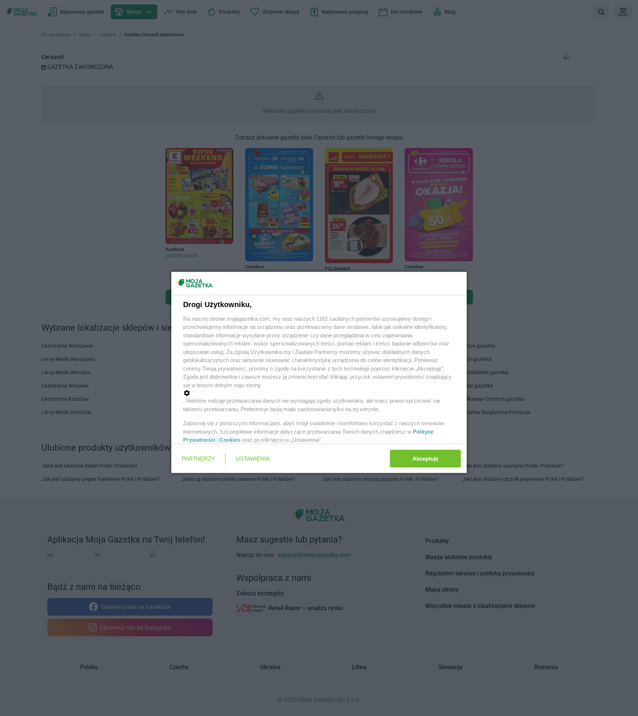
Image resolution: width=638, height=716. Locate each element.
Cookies (229, 440)
